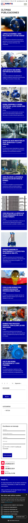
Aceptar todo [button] (7, 516)
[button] (14, 520)
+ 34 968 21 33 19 (9, 468)
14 (12, 383)
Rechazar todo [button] (20, 516)
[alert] (14, 508)
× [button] (26, 494)
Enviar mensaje (7, 455)
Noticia (8, 410)
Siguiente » (18, 383)
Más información (9, 502)
